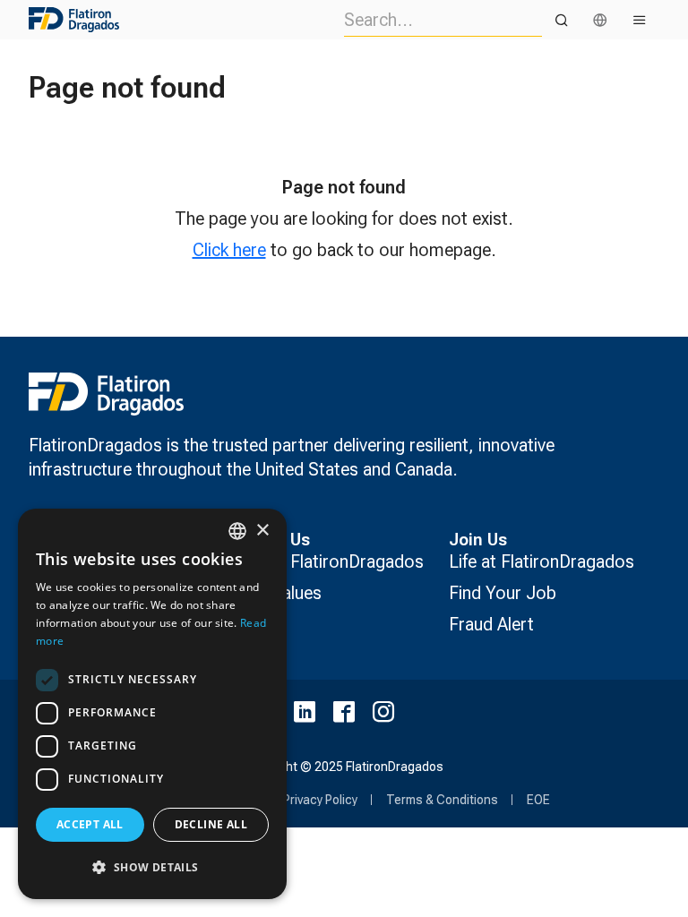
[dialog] (152, 704)
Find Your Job (502, 593)
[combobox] (237, 531)
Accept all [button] (90, 824)
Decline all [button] (211, 824)
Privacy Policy (320, 800)
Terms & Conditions (442, 800)
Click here (229, 250)
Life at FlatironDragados (541, 561)
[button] (152, 867)
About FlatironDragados (331, 561)
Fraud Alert (491, 624)
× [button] (262, 530)
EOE (538, 800)
